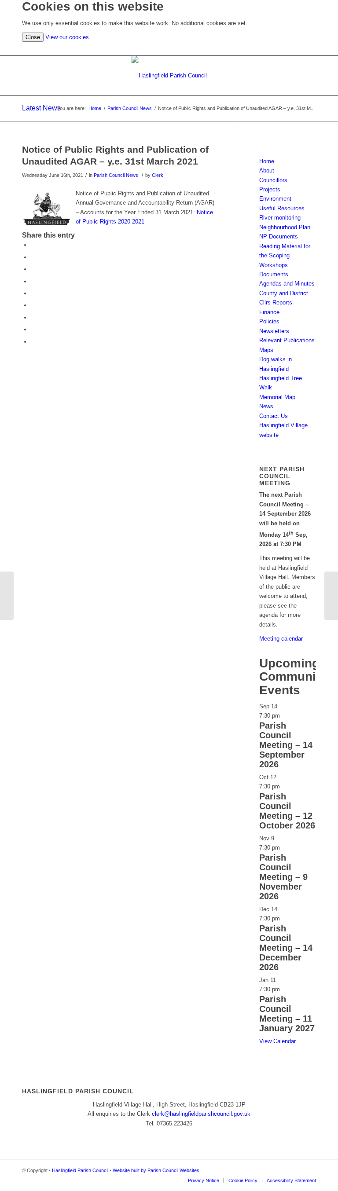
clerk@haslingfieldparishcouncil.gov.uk (201, 1113)
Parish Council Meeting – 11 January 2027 (287, 1013)
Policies (269, 321)
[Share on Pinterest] (33, 281)
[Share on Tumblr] (33, 305)
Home (266, 161)
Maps (266, 350)
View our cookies (67, 37)
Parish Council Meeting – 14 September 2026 (285, 745)
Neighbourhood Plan (284, 227)
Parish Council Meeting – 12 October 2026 (287, 811)
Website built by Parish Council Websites (156, 1170)
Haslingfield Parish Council (80, 1170)
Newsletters (274, 331)
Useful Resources (282, 208)
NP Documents (278, 236)
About (266, 170)
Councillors (273, 180)
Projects (269, 189)
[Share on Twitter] (33, 257)
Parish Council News (116, 175)
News (266, 406)
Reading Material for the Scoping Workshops (284, 255)
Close (33, 37)
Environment (275, 198)
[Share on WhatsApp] (33, 269)
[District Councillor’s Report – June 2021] (7, 596)
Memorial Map (277, 397)
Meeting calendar (281, 638)
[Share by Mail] (33, 341)
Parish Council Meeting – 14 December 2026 (285, 947)
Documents (273, 274)
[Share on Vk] (33, 317)
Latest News (41, 108)
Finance (269, 312)
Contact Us (273, 416)
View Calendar (277, 1041)
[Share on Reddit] (33, 329)
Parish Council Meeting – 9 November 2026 (283, 877)
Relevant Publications (287, 340)
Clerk (157, 175)
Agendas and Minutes (287, 283)
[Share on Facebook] (33, 245)
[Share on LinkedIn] (33, 293)
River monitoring (280, 217)
